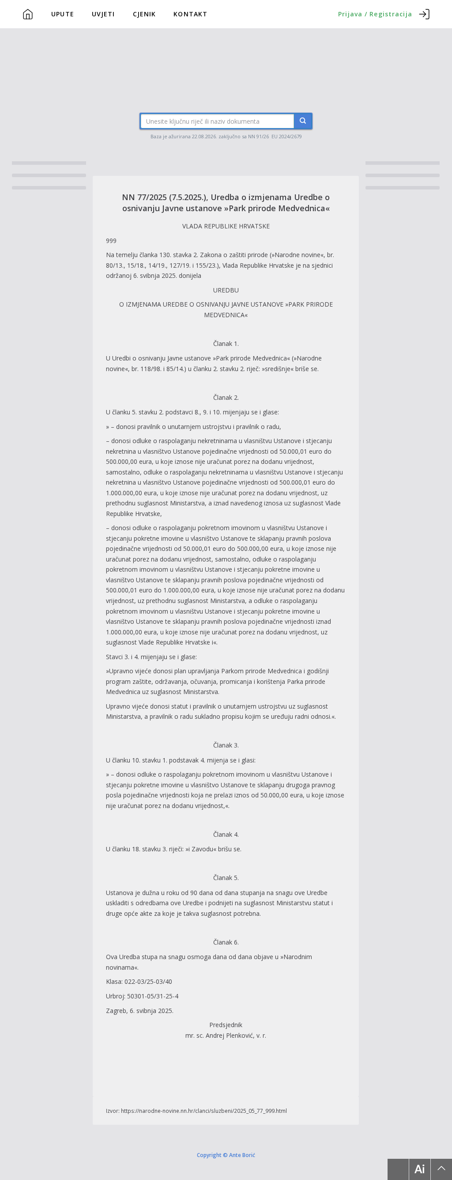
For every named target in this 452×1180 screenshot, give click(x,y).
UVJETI (103, 14)
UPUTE (62, 14)
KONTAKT (190, 14)
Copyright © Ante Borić (226, 1154)
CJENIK (144, 14)
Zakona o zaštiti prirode (234, 254)
